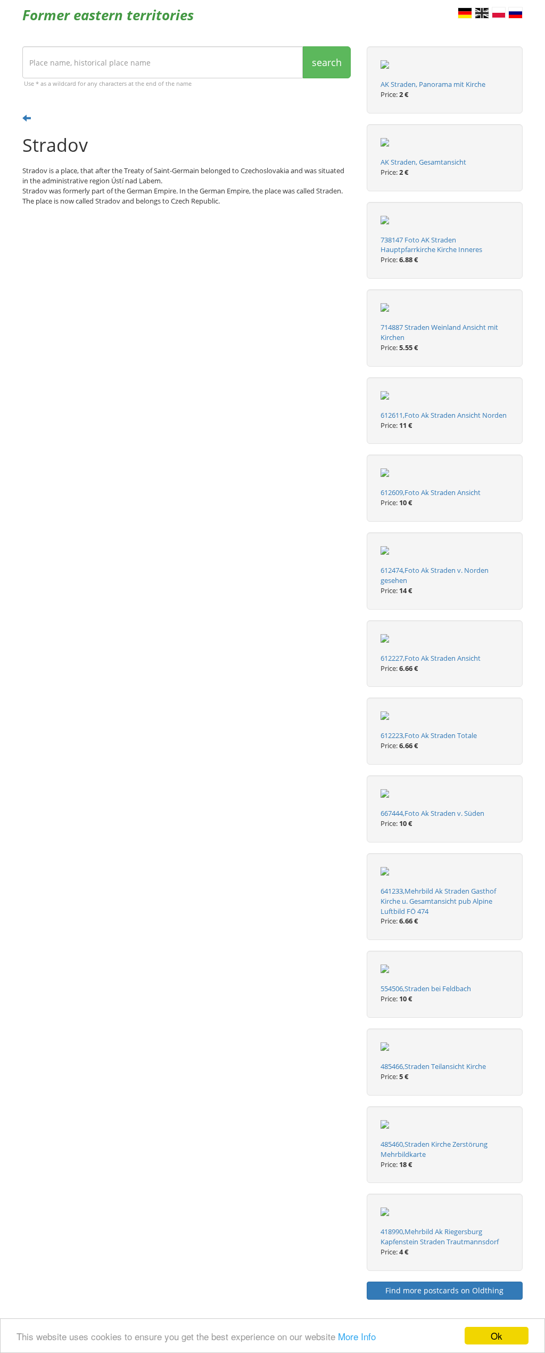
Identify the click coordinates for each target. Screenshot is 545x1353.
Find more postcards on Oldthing (444, 1290)
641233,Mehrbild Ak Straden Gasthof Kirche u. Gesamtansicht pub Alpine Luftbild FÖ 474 (438, 901)
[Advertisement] (186, 296)
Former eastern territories (108, 15)
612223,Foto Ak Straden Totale (429, 735)
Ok (496, 1335)
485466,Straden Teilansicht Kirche (433, 1066)
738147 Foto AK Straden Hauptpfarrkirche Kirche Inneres (431, 245)
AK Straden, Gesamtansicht (423, 162)
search (327, 62)
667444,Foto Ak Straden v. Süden (432, 813)
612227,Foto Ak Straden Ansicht (431, 658)
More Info (357, 1336)
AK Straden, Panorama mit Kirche (433, 84)
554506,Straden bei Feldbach (426, 988)
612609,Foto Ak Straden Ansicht (431, 492)
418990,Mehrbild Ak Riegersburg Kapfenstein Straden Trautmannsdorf (440, 1236)
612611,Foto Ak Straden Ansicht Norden (444, 415)
